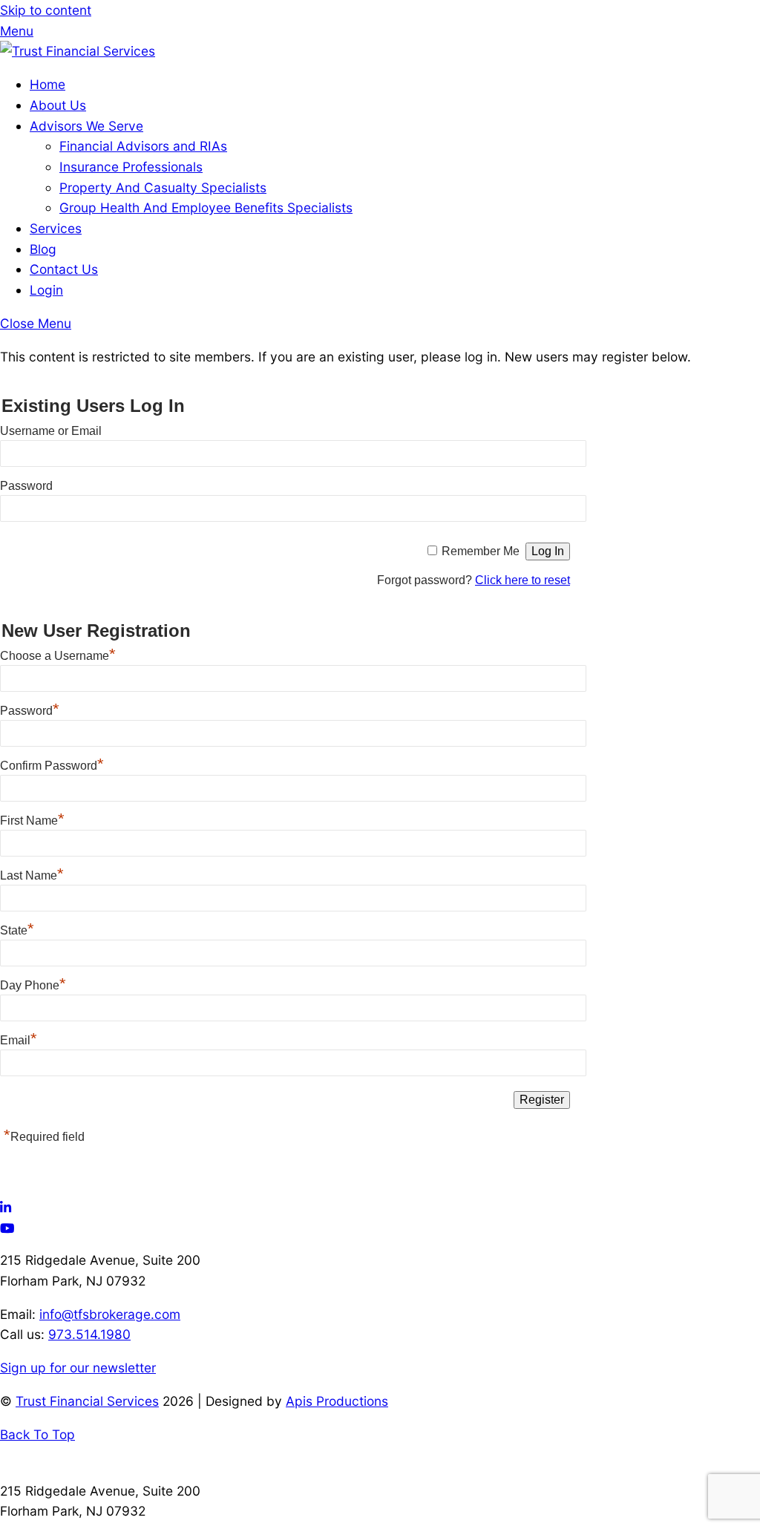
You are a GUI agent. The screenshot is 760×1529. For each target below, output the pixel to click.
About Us (58, 105)
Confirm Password (52, 765)
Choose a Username (58, 655)
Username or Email (51, 431)
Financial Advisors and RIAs (143, 146)
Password (26, 485)
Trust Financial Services (87, 1401)
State (17, 930)
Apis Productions (337, 1401)
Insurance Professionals (131, 166)
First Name (32, 820)
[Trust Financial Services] (77, 51)
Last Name (32, 875)
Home (47, 84)
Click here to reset (522, 580)
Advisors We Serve (86, 126)
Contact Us (64, 269)
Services (56, 228)
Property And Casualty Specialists (162, 187)
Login (46, 290)
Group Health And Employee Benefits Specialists (206, 207)
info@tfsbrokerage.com (109, 1314)
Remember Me (481, 551)
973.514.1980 (89, 1334)
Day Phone (33, 985)
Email (18, 1040)
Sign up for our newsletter (78, 1367)
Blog (43, 249)
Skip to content (45, 10)
